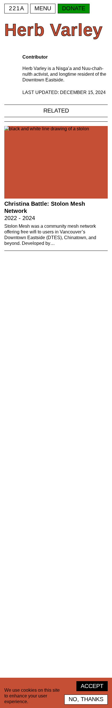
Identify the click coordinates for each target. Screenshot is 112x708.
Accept (92, 686)
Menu (42, 8)
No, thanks (86, 699)
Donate (73, 8)
